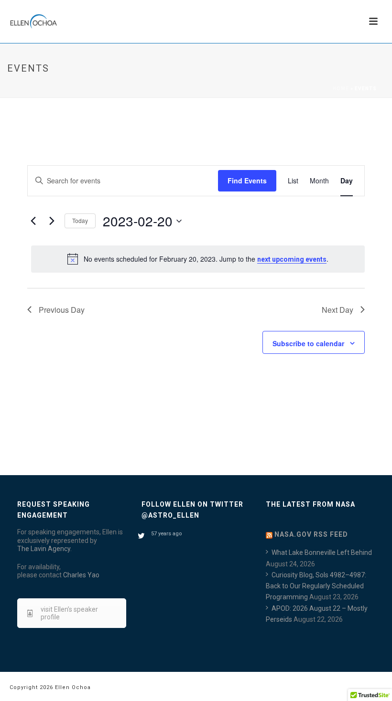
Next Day (337, 309)
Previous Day (62, 309)
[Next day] (51, 221)
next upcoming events (292, 259)
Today (80, 220)
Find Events (247, 180)
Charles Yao (81, 575)
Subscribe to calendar (308, 343)
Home (341, 88)
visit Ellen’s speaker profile (69, 613)
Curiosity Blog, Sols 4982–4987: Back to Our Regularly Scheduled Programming (316, 586)
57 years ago (166, 534)
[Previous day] (33, 221)
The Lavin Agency (43, 548)
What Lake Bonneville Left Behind (322, 552)
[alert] (198, 258)
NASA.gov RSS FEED (311, 534)
